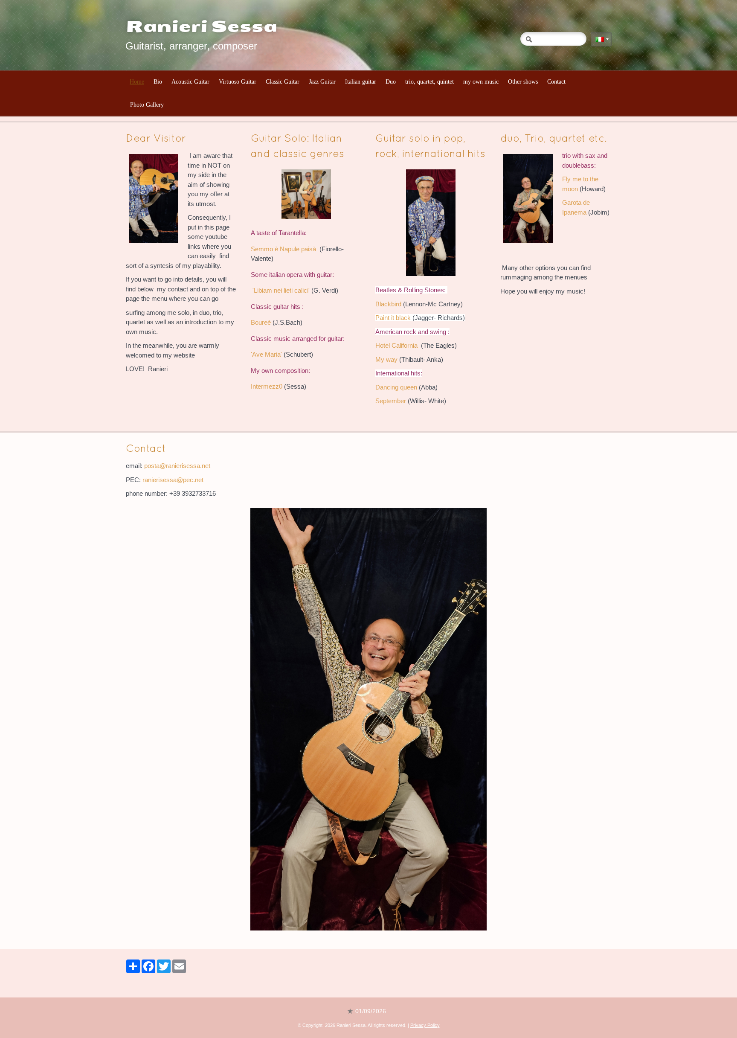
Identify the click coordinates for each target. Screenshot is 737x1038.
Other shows (523, 82)
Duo (391, 82)
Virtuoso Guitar (237, 82)
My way (386, 359)
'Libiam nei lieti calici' (281, 290)
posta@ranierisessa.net (177, 465)
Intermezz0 (266, 386)
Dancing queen (396, 387)
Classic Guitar (282, 82)
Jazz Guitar (322, 82)
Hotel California (396, 345)
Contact (556, 82)
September (390, 400)
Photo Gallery (147, 105)
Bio (158, 82)
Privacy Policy (425, 1025)
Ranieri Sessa (201, 26)
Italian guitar (360, 82)
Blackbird (389, 304)
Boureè (261, 322)
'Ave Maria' (266, 354)
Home (137, 82)
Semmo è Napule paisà (283, 249)
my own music (481, 82)
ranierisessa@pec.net (172, 479)
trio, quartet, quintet (429, 82)
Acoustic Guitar (190, 82)
